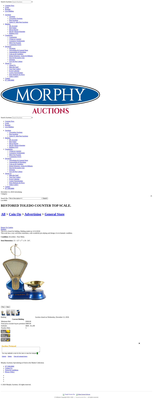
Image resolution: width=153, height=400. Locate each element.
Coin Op (15, 214)
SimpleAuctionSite (81, 397)
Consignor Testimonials (17, 41)
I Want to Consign (15, 39)
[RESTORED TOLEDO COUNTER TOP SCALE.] (24, 303)
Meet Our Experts (15, 43)
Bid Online (12, 28)
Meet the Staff (13, 67)
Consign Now (9, 5)
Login (7, 7)
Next (8, 307)
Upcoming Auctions (15, 18)
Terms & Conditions (11, 370)
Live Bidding (9, 11)
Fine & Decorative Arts (16, 58)
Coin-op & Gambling (16, 54)
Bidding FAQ (13, 33)
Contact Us (8, 368)
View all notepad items (20, 356)
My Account (13, 26)
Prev (3, 307)
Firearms (12, 59)
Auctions (8, 15)
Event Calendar (14, 71)
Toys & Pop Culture (15, 61)
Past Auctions (13, 20)
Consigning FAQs (15, 45)
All (3, 214)
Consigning (9, 35)
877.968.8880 (9, 80)
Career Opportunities (16, 73)
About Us (8, 63)
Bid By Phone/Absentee (17, 31)
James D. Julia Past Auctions (18, 22)
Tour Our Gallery (15, 69)
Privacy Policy (10, 372)
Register (7, 9)
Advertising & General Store (18, 50)
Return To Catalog (7, 227)
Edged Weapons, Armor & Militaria (21, 56)
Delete (10, 356)
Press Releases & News (17, 74)
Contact (7, 78)
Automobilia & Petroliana (17, 52)
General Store (54, 214)
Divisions (8, 46)
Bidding (7, 24)
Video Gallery (13, 76)
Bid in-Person (13, 30)
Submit (4, 356)
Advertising (32, 214)
